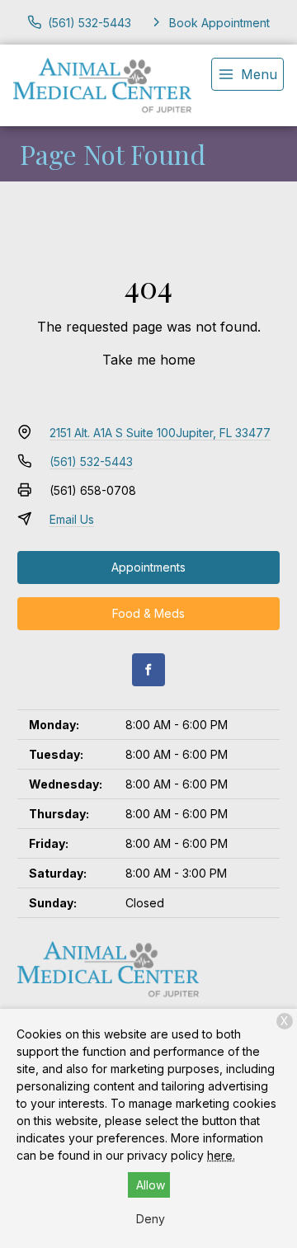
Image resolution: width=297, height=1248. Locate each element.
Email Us (72, 519)
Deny (150, 1219)
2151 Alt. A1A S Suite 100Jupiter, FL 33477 (160, 433)
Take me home (149, 359)
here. (221, 1155)
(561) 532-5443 (91, 461)
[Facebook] (148, 669)
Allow (150, 1185)
